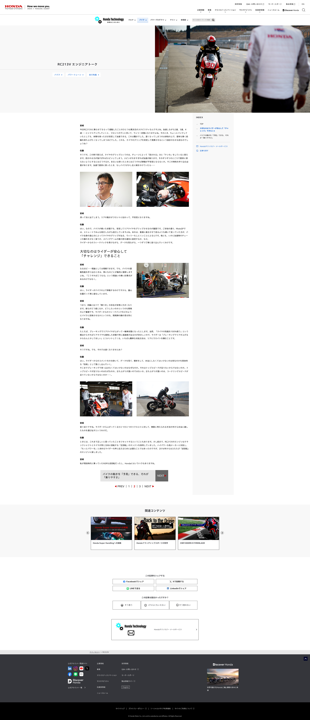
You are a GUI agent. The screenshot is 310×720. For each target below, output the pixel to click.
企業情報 (200, 10)
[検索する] (303, 10)
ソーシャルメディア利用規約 (161, 708)
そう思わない (185, 605)
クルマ (130, 20)
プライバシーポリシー (136, 708)
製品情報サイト (127, 681)
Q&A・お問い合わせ (254, 4)
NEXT (147, 486)
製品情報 (289, 4)
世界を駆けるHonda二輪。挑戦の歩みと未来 (222, 689)
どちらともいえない (157, 605)
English (126, 687)
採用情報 (238, 4)
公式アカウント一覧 (75, 688)
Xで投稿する (178, 581)
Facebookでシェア (135, 581)
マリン (172, 20)
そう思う (128, 605)
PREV (120, 486)
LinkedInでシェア (178, 588)
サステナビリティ (245, 10)
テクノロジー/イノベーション (225, 10)
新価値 (183, 20)
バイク (141, 20)
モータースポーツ (275, 4)
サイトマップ (120, 708)
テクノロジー (95, 652)
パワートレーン (74, 75)
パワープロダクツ (157, 20)
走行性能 (93, 75)
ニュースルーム (273, 10)
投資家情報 (259, 10)
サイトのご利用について (183, 708)
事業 (209, 10)
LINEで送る (135, 588)
